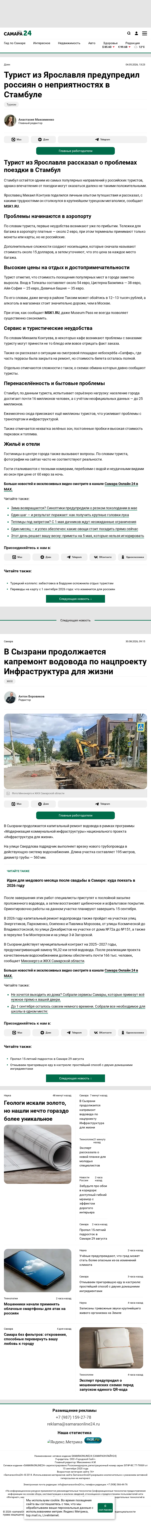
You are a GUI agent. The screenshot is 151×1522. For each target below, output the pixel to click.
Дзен (7, 64)
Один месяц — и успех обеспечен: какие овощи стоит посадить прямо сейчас (74, 529)
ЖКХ (10, 681)
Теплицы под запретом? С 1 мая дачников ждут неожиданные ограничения (73, 522)
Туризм (11, 104)
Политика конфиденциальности (116, 1511)
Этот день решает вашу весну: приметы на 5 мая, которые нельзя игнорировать (77, 536)
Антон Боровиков (31, 696)
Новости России (84, 1179)
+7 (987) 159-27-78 (73, 1417)
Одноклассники (135, 557)
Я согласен (105, 1508)
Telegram (105, 139)
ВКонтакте (105, 557)
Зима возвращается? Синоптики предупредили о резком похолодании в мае (74, 508)
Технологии (86, 1139)
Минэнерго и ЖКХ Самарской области (52, 961)
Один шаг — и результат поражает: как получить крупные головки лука (70, 515)
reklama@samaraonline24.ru (73, 1424)
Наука (7, 1095)
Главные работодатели (75, 151)
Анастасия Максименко (36, 119)
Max (19, 139)
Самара (8, 641)
